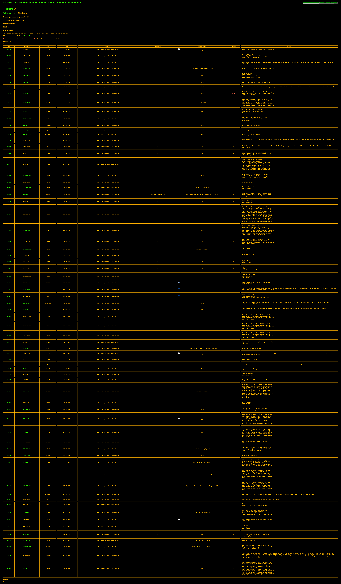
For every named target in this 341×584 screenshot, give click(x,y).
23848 (9, 486)
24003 (9, 214)
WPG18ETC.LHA (27, 568)
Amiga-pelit (9, 13)
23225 (9, 504)
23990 (9, 49)
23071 (9, 268)
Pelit (9, 8)
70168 (9, 568)
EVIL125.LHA (27, 289)
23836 (9, 354)
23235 (9, 527)
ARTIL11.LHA (27, 68)
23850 (9, 499)
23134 (9, 374)
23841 (9, 419)
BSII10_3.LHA (27, 135)
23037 (9, 102)
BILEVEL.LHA (27, 102)
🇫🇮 (179, 49)
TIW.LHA (27, 512)
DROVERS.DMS (27, 249)
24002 (9, 176)
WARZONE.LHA (27, 547)
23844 (9, 449)
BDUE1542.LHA (27, 93)
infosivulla (27, 36)
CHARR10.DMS (27, 176)
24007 (9, 289)
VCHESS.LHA (27, 534)
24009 (9, 309)
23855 (9, 555)
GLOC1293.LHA (27, 348)
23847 (9, 474)
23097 (9, 348)
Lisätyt (61, 2)
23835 (9, 342)
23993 (9, 87)
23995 (9, 119)
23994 (9, 111)
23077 (9, 296)
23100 (9, 359)
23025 (9, 75)
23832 (9, 317)
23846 (9, 463)
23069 (9, 255)
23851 (9, 520)
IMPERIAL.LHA (27, 369)
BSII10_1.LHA (27, 125)
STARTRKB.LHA (27, 486)
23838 (9, 369)
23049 (9, 153)
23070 (9, 261)
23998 (9, 135)
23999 (9, 140)
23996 (9, 125)
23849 (9, 494)
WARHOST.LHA (27, 540)
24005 (9, 241)
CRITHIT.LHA (27, 230)
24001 (9, 164)
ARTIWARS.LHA (27, 82)
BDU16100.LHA (27, 87)
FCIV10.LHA (27, 303)
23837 (9, 364)
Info (51, 2)
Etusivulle (11, 2)
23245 (9, 547)
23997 (9, 130)
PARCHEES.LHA (27, 409)
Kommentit (74, 2)
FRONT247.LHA (27, 309)
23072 (9, 276)
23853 (9, 534)
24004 (9, 230)
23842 (9, 432)
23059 (9, 201)
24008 (9, 303)
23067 (9, 249)
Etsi (336, 2)
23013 (9, 56)
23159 (9, 403)
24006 (9, 283)
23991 (9, 63)
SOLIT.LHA (27, 455)
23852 (9, 512)
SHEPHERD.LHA (27, 449)
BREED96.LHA (27, 119)
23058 (9, 194)
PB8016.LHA (27, 419)
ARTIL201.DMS (27, 75)
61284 (9, 93)
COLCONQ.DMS (27, 187)
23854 (9, 540)
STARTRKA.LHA (27, 474)
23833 (9, 326)
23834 (9, 335)
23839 (9, 391)
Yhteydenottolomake (33, 2)
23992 (9, 82)
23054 (9, 182)
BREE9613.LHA (27, 111)
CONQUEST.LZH (27, 194)
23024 (9, 68)
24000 (9, 146)
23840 (9, 409)
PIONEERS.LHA (27, 432)
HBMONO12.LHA (27, 364)
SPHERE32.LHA (27, 463)
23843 (9, 442)
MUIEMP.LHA (27, 391)
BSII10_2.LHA (27, 130)
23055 (9, 187)
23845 (9, 455)
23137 (9, 380)
